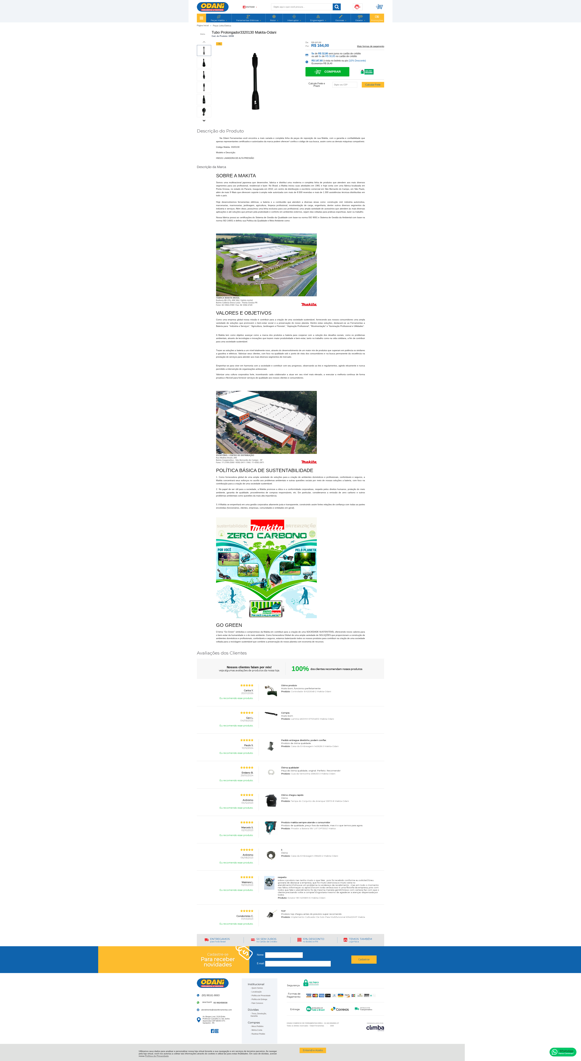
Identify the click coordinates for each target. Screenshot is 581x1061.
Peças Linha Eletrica (222, 26)
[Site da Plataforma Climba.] (375, 1026)
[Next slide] (204, 119)
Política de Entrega (259, 999)
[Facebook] (212, 1031)
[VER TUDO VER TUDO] (201, 18)
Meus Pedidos (257, 1026)
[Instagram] (216, 1031)
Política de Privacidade (157, 1056)
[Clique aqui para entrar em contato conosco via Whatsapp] (563, 1052)
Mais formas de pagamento (370, 46)
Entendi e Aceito (313, 1050)
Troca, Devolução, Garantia (259, 1015)
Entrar (250, 7)
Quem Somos (257, 988)
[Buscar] (337, 6)
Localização (257, 992)
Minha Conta (257, 1030)
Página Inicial (203, 25)
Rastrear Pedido (258, 1034)
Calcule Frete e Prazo (317, 84)
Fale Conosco (257, 1003)
